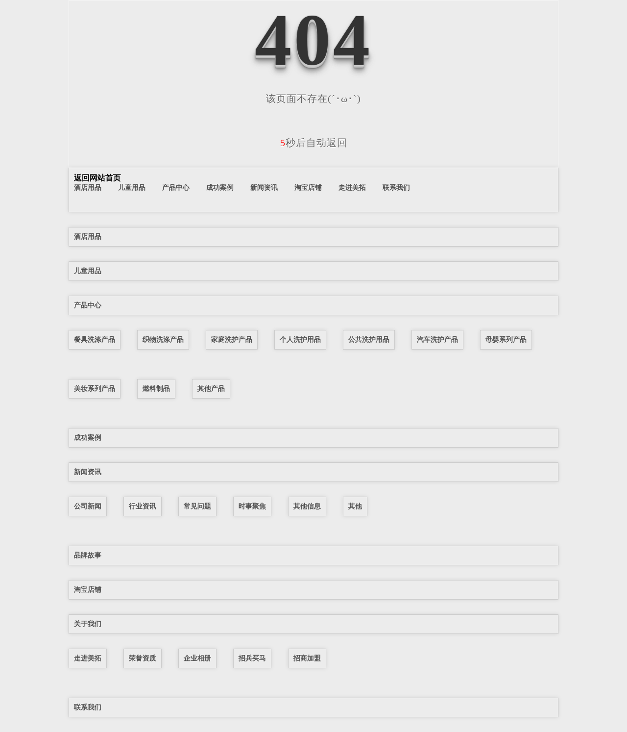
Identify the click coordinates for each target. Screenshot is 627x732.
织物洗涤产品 (163, 339)
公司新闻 (87, 506)
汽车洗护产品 (437, 339)
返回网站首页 (97, 178)
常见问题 (197, 506)
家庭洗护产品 (231, 339)
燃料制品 (156, 388)
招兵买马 (252, 658)
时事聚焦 (252, 506)
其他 (355, 506)
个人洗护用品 (300, 339)
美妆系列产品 (94, 388)
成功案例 (220, 187)
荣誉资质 (142, 658)
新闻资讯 (264, 187)
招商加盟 (307, 658)
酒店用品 (87, 187)
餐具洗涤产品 (94, 339)
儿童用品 (131, 187)
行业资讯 (142, 506)
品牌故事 (87, 555)
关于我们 (87, 624)
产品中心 (176, 187)
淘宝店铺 (308, 187)
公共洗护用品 (368, 339)
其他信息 (307, 506)
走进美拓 (352, 187)
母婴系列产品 (506, 339)
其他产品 (211, 388)
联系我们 (396, 187)
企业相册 (197, 658)
